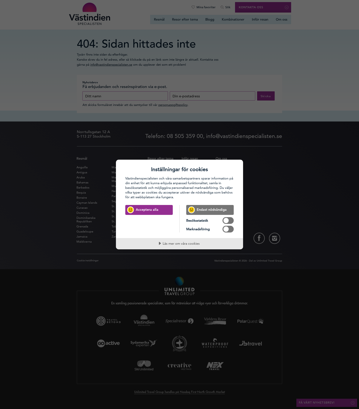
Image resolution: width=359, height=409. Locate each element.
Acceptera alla (147, 209)
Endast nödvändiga (212, 209)
